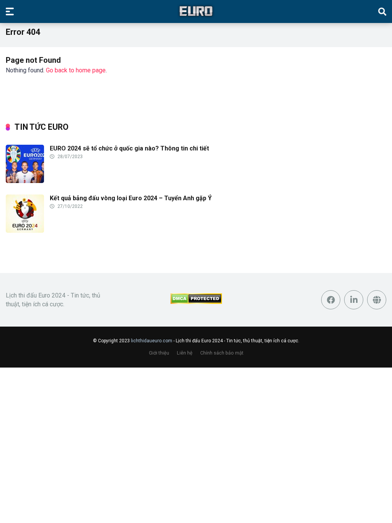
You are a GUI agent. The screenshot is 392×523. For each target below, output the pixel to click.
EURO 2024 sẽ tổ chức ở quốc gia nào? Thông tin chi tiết (129, 148)
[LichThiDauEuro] (196, 11)
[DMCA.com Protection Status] (196, 302)
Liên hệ (185, 353)
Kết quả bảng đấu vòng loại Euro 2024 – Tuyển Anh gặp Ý (131, 198)
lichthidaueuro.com (151, 340)
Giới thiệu (159, 353)
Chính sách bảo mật (221, 353)
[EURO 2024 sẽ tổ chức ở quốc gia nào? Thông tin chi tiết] (25, 181)
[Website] (376, 299)
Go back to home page (76, 70)
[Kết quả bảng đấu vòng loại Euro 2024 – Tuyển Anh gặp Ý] (25, 230)
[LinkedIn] (353, 299)
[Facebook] (330, 299)
